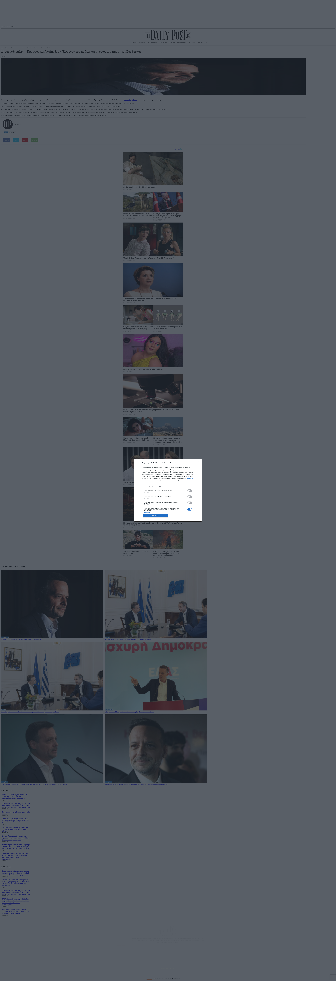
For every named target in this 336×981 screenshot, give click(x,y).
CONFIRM (155, 516)
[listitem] (168, 487)
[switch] (189, 490)
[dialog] (168, 490)
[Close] (198, 463)
